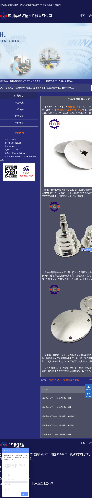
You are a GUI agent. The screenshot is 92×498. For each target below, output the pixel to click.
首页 (82, 15)
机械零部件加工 (54, 88)
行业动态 (19, 102)
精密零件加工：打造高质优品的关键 (56, 398)
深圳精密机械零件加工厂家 (69, 110)
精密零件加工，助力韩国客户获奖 (64, 380)
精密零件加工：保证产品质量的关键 (56, 434)
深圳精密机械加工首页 (20, 81)
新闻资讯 (37, 81)
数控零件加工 (68, 88)
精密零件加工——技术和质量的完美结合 (58, 416)
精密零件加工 (39, 88)
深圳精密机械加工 (24, 88)
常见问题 (19, 116)
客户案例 (19, 123)
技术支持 (19, 109)
